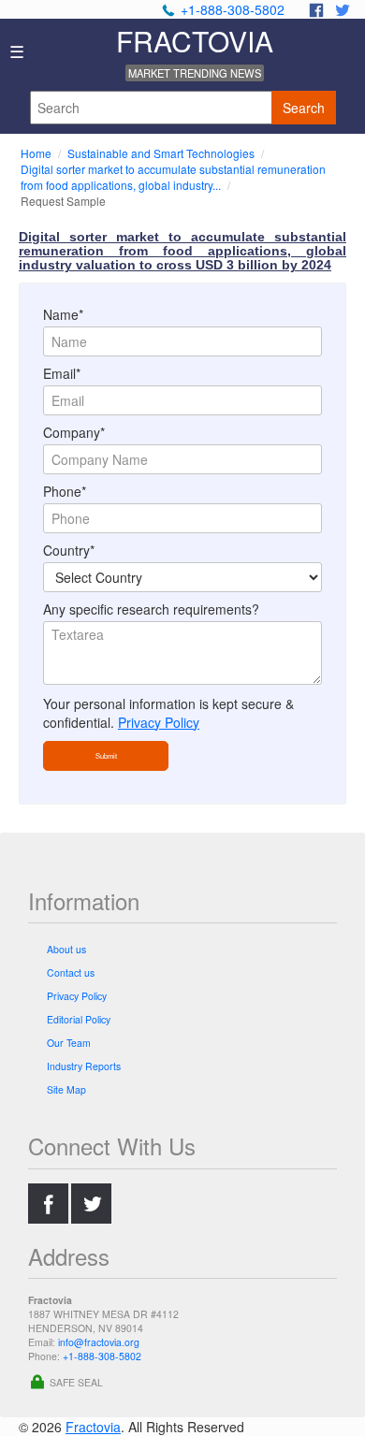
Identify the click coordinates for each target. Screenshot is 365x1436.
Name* (63, 314)
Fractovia (93, 1426)
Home (37, 153)
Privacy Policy (158, 722)
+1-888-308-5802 (233, 9)
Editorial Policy (78, 1019)
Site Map (66, 1089)
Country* (69, 550)
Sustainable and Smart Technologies (162, 153)
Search (304, 107)
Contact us (71, 972)
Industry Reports (84, 1066)
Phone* (64, 491)
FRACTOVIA (194, 41)
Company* (74, 432)
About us (66, 949)
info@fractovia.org (98, 1342)
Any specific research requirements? (151, 609)
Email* (61, 373)
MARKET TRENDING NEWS (194, 72)
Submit (106, 755)
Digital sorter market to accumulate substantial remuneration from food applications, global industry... (173, 177)
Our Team (69, 1043)
